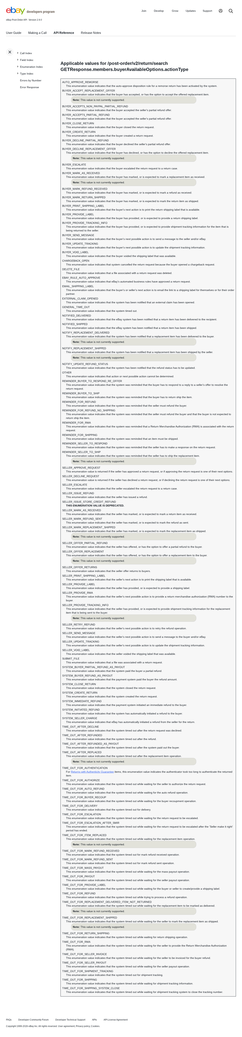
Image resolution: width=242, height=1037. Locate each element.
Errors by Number (30, 80)
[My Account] (220, 11)
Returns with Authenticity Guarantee (92, 771)
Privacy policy (83, 1026)
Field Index (26, 59)
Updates (191, 10)
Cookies (95, 1026)
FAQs (9, 1019)
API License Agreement (116, 1019)
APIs (94, 1019)
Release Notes (91, 32)
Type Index (26, 73)
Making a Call (37, 32)
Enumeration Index (31, 66)
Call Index (26, 53)
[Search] (230, 11)
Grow (175, 10)
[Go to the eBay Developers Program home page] (30, 13)
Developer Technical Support (70, 1019)
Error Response (29, 87)
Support (207, 10)
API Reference (64, 32)
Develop (159, 10)
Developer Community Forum (33, 1019)
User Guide (13, 32)
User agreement (66, 1026)
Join (143, 10)
